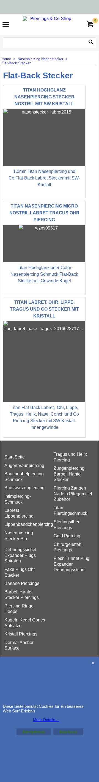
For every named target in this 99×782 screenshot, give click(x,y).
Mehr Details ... (46, 719)
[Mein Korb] (90, 24)
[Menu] (5, 25)
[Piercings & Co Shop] (48, 24)
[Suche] (91, 43)
